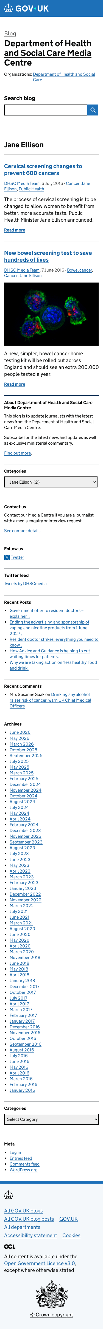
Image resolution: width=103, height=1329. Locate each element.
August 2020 (22, 928)
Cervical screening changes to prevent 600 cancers (43, 170)
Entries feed (21, 1158)
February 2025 (24, 778)
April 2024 (20, 819)
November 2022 (25, 899)
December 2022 (25, 894)
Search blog (19, 98)
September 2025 (26, 755)
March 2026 (22, 744)
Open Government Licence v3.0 (39, 1263)
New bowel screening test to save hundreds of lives (48, 256)
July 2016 (19, 1055)
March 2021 (21, 922)
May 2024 (19, 813)
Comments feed (25, 1164)
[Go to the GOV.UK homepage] (26, 8)
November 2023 (25, 836)
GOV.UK (68, 1219)
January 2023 (23, 888)
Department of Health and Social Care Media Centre (47, 53)
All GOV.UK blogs (23, 1210)
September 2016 (25, 1044)
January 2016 (22, 1090)
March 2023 (22, 876)
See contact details (22, 530)
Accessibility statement (30, 1235)
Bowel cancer (79, 270)
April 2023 (20, 871)
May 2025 (19, 767)
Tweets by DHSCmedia (25, 583)
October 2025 (23, 749)
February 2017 (23, 1015)
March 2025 (22, 772)
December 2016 (25, 1026)
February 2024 (24, 824)
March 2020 (22, 951)
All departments (22, 1227)
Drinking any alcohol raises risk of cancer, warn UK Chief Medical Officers (50, 700)
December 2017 (24, 986)
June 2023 (20, 859)
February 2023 (24, 882)
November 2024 (25, 790)
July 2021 (19, 911)
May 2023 (19, 865)
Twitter (17, 557)
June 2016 (19, 1061)
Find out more (17, 453)
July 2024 (19, 807)
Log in (15, 1152)
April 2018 (19, 974)
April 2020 (20, 946)
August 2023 (22, 847)
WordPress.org (24, 1169)
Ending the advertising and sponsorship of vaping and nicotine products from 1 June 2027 (49, 627)
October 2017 (23, 992)
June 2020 (20, 934)
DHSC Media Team (22, 183)
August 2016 (22, 1050)
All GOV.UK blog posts (29, 1219)
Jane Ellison (31, 275)
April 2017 (19, 1003)
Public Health (31, 188)
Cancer (72, 183)
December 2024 (25, 784)
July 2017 (18, 998)
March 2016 (21, 1078)
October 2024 (23, 795)
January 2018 (22, 980)
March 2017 (21, 1009)
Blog (10, 33)
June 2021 (19, 917)
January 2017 (22, 1021)
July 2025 (19, 761)
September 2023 (26, 842)
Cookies (71, 1235)
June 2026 (20, 732)
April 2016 (19, 1073)
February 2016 (23, 1084)
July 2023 (19, 853)
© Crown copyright (51, 1314)
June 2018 (19, 963)
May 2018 (19, 969)
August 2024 (22, 801)
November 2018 (25, 957)
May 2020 (19, 940)
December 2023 (25, 830)
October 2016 (23, 1038)
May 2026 (19, 738)
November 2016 (25, 1032)
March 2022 (22, 905)
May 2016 (19, 1067)
